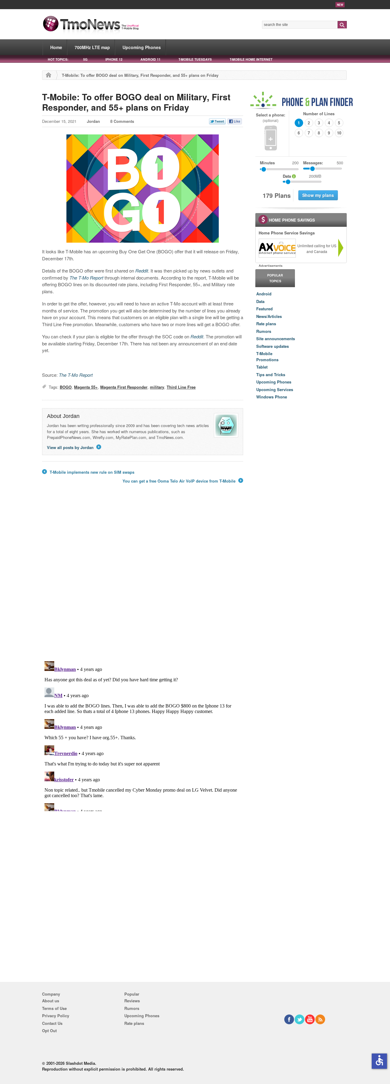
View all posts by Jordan (73, 447)
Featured (264, 309)
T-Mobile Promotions (267, 356)
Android (263, 294)
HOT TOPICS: (58, 59)
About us (50, 1001)
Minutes (267, 163)
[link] (277, 248)
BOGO (66, 387)
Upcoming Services (274, 389)
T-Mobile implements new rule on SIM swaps (88, 472)
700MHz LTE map (92, 47)
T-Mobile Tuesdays (195, 59)
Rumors (263, 331)
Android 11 (150, 59)
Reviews (132, 1001)
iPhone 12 (113, 59)
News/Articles (269, 316)
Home (56, 47)
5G (85, 59)
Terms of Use (54, 1008)
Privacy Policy (55, 1015)
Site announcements (275, 338)
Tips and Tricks (270, 374)
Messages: (323, 163)
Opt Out (49, 1030)
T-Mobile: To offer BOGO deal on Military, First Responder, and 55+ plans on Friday (136, 102)
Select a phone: (270, 117)
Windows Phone (271, 397)
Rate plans (266, 323)
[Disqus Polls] (142, 577)
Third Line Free (181, 387)
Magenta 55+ (86, 387)
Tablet (262, 367)
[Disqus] (142, 735)
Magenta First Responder (123, 387)
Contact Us (52, 1023)
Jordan (93, 121)
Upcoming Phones (141, 47)
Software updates (272, 346)
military (157, 387)
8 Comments (122, 121)
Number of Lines (319, 114)
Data (260, 301)
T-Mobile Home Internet (251, 59)
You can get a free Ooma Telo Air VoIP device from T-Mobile (182, 481)
